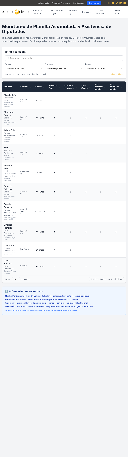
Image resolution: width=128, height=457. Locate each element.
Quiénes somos (117, 12)
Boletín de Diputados (37, 12)
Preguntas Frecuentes (61, 3)
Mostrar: (7, 279)
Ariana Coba (10, 130)
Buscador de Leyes (57, 12)
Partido (8, 64)
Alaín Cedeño (10, 95)
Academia (73, 10)
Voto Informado (101, 12)
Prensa (85, 12)
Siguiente (118, 279)
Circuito (88, 64)
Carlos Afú (9, 245)
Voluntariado (43, 3)
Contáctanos (78, 3)
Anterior (94, 279)
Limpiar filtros (117, 74)
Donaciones (94, 3)
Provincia (49, 64)
